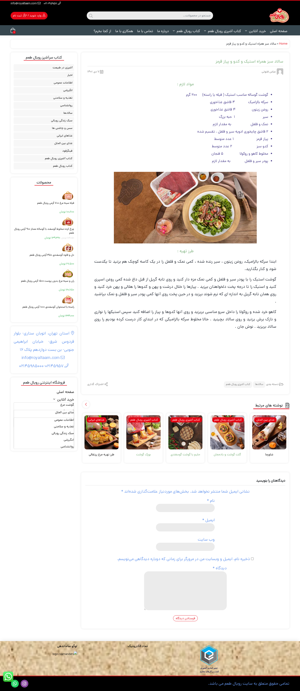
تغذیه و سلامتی (62, 98)
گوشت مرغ (67, 405)
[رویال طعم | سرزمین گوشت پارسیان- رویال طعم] (279, 15)
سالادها (259, 384)
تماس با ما (145, 31)
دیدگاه (220, 568)
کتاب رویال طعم (188, 31)
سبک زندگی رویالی (61, 120)
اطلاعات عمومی (63, 83)
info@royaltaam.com (24, 4)
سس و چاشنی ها (62, 128)
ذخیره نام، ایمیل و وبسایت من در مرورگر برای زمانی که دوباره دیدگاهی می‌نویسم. (183, 559)
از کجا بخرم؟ (102, 31)
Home (283, 44)
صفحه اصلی (278, 31)
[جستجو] (91, 15)
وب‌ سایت (206, 539)
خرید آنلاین (257, 31)
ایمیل (208, 520)
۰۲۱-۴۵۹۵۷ (51, 4)
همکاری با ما (124, 31)
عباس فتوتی (269, 72)
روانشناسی (66, 105)
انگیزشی (67, 90)
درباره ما (163, 31)
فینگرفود (67, 151)
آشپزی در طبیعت (62, 67)
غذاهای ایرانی (64, 136)
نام (211, 501)
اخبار (69, 75)
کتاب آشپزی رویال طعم (224, 31)
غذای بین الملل (63, 143)
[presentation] (86, 404)
